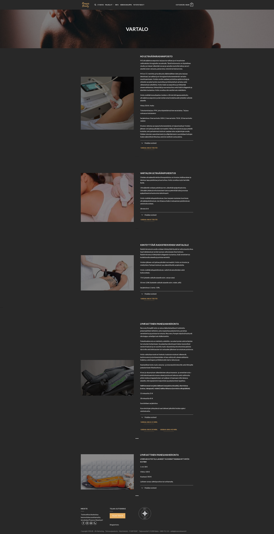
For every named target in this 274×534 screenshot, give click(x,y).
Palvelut (108, 5)
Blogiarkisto (114, 525)
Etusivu (101, 5)
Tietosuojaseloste (111, 531)
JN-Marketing (99, 531)
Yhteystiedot (138, 5)
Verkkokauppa (126, 5)
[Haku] (95, 5)
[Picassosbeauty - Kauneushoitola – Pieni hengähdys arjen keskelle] (86, 5)
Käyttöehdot (123, 531)
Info (117, 5)
